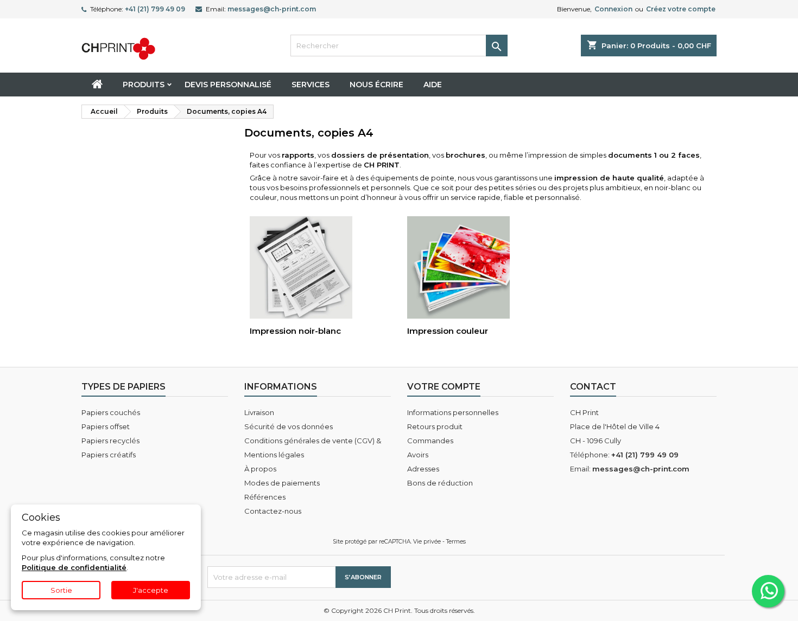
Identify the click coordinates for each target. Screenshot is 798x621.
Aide (432, 84)
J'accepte (150, 590)
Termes (456, 541)
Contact (593, 386)
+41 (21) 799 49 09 (155, 9)
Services (311, 84)
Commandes (430, 440)
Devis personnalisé (228, 84)
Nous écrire (376, 84)
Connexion (613, 9)
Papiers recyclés (110, 440)
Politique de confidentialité (74, 567)
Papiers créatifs (108, 454)
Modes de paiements (282, 482)
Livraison (259, 412)
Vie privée (427, 541)
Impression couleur (447, 331)
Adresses (423, 468)
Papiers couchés (110, 412)
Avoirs (417, 454)
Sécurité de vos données (288, 426)
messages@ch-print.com (271, 9)
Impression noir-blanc (295, 331)
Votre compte (443, 386)
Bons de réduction (440, 482)
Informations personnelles (452, 412)
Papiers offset (105, 426)
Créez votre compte (680, 9)
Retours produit (435, 426)
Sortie (61, 590)
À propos (260, 468)
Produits (143, 84)
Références (265, 497)
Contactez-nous (272, 511)
